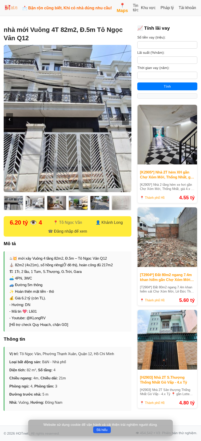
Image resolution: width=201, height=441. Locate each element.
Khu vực (148, 8)
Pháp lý (167, 8)
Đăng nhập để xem (70, 231)
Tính (167, 86)
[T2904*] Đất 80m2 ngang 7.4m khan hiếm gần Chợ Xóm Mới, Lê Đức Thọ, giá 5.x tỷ (166, 277)
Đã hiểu (102, 430)
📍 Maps (122, 8)
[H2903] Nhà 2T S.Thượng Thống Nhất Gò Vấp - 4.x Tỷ (163, 379)
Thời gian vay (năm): (153, 68)
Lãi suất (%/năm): (151, 52)
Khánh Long (112, 222)
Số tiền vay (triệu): (151, 37)
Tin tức (135, 7)
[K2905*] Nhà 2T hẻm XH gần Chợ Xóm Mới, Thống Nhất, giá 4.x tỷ (166, 174)
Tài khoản (187, 8)
